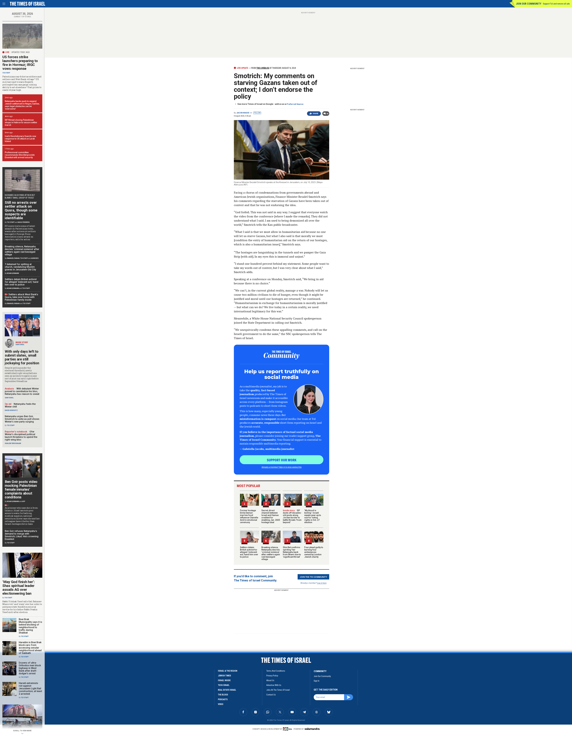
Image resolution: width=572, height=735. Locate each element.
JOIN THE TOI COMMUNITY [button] (313, 576)
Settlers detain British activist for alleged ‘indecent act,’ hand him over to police (249, 552)
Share (315, 114)
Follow (257, 113)
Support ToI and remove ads (556, 4)
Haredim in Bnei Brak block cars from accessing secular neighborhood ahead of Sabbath (30, 647)
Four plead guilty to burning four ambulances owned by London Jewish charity (313, 552)
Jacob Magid (242, 113)
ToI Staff (6, 73)
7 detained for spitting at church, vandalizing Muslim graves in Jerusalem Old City (20, 267)
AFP (23, 501)
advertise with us (273, 685)
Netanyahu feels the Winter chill (20, 405)
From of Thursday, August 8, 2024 (273, 68)
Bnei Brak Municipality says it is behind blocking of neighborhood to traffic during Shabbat (30, 626)
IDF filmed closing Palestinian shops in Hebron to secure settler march (21, 122)
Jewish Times (224, 675)
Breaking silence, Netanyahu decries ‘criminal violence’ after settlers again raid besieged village (270, 553)
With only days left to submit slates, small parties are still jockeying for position (22, 357)
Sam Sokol (19, 344)
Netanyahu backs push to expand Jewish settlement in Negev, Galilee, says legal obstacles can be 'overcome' (22, 105)
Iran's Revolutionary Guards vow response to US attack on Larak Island (20, 138)
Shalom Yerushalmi (13, 443)
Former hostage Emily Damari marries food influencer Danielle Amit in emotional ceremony (249, 516)
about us (270, 680)
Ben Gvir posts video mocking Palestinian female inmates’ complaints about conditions (21, 489)
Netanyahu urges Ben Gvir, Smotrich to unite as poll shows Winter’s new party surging (22, 419)
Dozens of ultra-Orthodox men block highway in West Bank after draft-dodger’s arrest (30, 668)
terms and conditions (275, 671)
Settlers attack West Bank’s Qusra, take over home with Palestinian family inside (21, 297)
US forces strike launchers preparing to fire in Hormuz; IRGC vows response (20, 63)
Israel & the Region (227, 671)
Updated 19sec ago (20, 52)
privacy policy (272, 675)
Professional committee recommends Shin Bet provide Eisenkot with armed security (20, 155)
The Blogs (223, 694)
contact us (271, 694)
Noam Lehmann (13, 273)
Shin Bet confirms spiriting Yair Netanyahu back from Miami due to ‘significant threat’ (292, 552)
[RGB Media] (288, 729)
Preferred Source (295, 104)
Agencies (35, 258)
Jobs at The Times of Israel (278, 690)
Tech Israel (223, 685)
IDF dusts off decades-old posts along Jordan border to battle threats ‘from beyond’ (292, 516)
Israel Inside (224, 680)
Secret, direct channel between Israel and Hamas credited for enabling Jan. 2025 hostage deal (270, 516)
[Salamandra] (312, 729)
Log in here (322, 583)
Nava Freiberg (24, 222)
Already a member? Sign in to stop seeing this (281, 467)
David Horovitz (11, 410)
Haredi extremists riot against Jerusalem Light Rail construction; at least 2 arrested (30, 688)
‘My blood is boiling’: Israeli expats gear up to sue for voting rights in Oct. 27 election (312, 516)
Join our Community (528, 3)
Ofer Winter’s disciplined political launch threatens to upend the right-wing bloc (21, 435)
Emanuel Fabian (13, 258)
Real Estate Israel (227, 690)
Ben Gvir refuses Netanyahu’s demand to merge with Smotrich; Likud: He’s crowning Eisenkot (21, 535)
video (220, 704)
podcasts (223, 699)
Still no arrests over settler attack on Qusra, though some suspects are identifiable (21, 210)
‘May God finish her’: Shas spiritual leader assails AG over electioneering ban (18, 587)
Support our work (281, 460)
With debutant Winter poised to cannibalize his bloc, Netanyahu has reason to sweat (22, 391)
